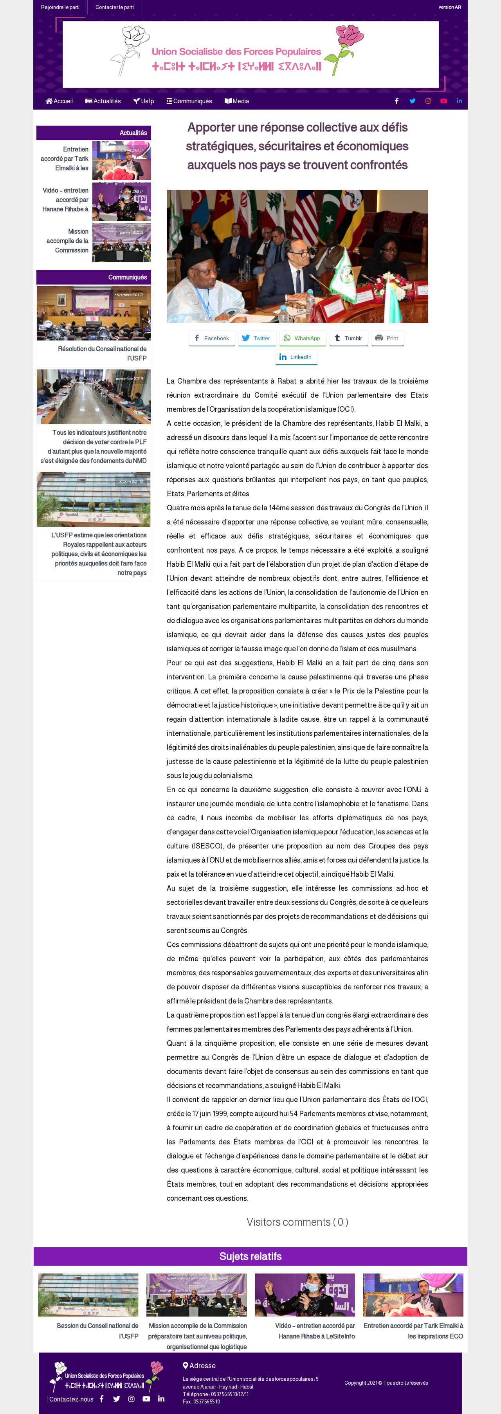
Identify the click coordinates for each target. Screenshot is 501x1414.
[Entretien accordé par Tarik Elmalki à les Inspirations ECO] (93, 160)
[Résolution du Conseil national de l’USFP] (94, 326)
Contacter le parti (115, 7)
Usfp (147, 101)
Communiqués (192, 101)
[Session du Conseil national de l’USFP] (88, 1308)
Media (240, 101)
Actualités (106, 101)
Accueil (62, 101)
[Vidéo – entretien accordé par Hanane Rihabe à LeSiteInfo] (93, 201)
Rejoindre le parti (60, 7)
